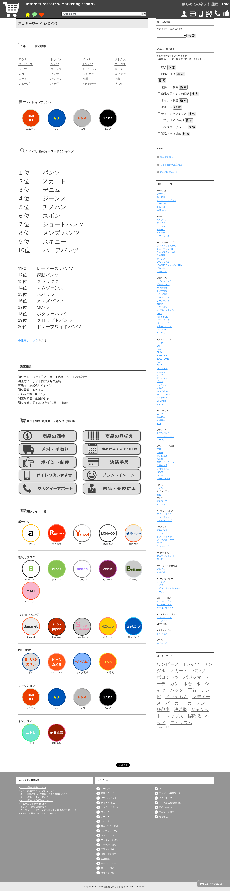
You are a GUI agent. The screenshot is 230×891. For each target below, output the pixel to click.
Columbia (161, 401)
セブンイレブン (164, 433)
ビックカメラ (163, 284)
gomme (160, 404)
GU (158, 346)
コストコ (161, 207)
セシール (161, 229)
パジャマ (192, 677)
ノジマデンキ (163, 297)
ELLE (159, 365)
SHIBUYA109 (163, 478)
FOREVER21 (163, 355)
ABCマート (162, 368)
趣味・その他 (107, 872)
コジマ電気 (162, 291)
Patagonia (162, 397)
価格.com (161, 210)
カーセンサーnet (165, 608)
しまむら (161, 372)
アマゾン (161, 194)
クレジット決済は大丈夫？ (33, 807)
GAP (159, 362)
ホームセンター (108, 863)
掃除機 (194, 716)
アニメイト (162, 620)
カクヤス (161, 504)
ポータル (105, 788)
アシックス (162, 384)
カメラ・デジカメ (109, 807)
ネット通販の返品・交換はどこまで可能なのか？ (44, 794)
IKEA (159, 423)
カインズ (161, 582)
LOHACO (161, 203)
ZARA (159, 352)
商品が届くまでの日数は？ (33, 803)
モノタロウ (162, 643)
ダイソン (161, 333)
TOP (161, 788)
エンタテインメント (110, 840)
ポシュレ (161, 268)
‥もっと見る (163, 727)
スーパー (105, 816)
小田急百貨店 (163, 469)
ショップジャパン (165, 249)
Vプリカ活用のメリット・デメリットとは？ (41, 813)
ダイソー (161, 543)
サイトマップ (165, 798)
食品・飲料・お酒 (109, 826)
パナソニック (163, 323)
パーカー (174, 703)
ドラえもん (176, 696)
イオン (160, 488)
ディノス (161, 223)
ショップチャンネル (166, 252)
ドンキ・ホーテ (164, 536)
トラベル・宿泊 (108, 844)
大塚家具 (161, 420)
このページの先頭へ (214, 884)
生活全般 (105, 858)
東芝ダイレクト (164, 326)
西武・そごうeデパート (168, 462)
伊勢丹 (160, 452)
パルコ (160, 472)
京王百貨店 (162, 465)
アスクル (161, 569)
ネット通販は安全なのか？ (33, 787)
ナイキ (160, 375)
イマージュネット (165, 236)
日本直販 (161, 255)
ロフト (160, 533)
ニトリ (160, 414)
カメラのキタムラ (165, 310)
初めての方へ (166, 157)
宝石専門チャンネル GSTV (169, 265)
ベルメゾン (162, 220)
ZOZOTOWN (163, 359)
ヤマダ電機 (162, 287)
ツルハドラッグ (164, 520)
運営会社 (163, 816)
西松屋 (160, 559)
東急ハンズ (162, 530)
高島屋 (160, 459)
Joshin (160, 304)
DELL (159, 313)
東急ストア (162, 501)
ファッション (107, 835)
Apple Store (162, 317)
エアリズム (181, 722)
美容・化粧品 (107, 849)
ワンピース (168, 664)
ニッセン (161, 226)
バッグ (176, 690)
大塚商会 (161, 572)
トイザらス (162, 633)
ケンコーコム (163, 546)
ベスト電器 (162, 294)
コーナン (161, 591)
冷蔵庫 (163, 709)
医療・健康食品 (108, 854)
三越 (159, 449)
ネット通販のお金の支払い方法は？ (37, 797)
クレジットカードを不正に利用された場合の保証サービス (48, 810)
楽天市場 (161, 197)
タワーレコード (164, 617)
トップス (174, 716)
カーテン (196, 703)
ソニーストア (163, 320)
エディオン (162, 307)
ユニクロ (161, 342)
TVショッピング (109, 798)
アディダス (162, 378)
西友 (159, 494)
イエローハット (164, 604)
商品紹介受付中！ (169, 172)
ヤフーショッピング (166, 200)
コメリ (160, 585)
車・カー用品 (107, 868)
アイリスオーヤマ (165, 540)
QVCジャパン (163, 262)
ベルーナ (161, 233)
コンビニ (105, 812)
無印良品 (161, 417)
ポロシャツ (168, 677)
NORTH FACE (164, 394)
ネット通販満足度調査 (171, 164)
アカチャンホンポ (165, 556)
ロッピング (162, 271)
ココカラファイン (165, 517)
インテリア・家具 (109, 830)
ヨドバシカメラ (164, 281)
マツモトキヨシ (164, 514)
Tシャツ (191, 664)
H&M (159, 349)
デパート (105, 821)
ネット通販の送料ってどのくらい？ (37, 791)
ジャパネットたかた (166, 245)
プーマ (160, 381)
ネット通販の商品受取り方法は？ (36, 800)
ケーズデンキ (163, 300)
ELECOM (161, 329)
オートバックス (164, 601)
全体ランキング (28, 340)
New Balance (163, 391)
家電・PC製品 (108, 802)
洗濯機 (180, 709)
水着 (187, 683)
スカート (179, 670)
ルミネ (160, 475)
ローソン (161, 439)
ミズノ (160, 388)
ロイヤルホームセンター (168, 588)
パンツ (199, 670)
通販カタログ (107, 793)
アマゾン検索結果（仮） (171, 793)
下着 (192, 690)
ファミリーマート (165, 436)
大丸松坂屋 (162, 456)
